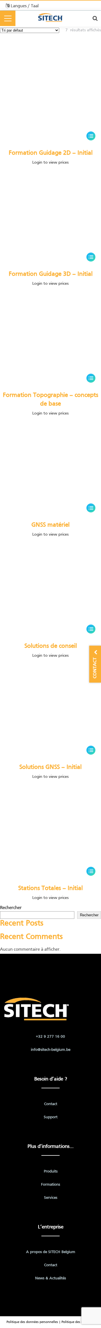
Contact (50, 1104)
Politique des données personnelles (32, 1322)
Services (50, 1198)
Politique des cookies (76, 1322)
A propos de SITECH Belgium (50, 1252)
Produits (51, 1171)
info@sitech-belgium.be (50, 1050)
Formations (50, 1184)
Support (51, 1117)
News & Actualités (50, 1278)
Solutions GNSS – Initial (50, 767)
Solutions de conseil (50, 646)
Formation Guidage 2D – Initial (51, 153)
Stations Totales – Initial (50, 888)
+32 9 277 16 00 (50, 1037)
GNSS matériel (50, 525)
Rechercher (11, 908)
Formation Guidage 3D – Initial (51, 274)
